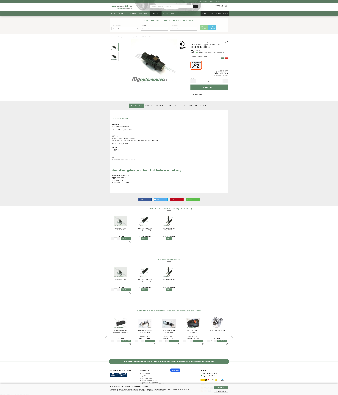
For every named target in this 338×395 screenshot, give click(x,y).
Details (144, 238)
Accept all (221, 387)
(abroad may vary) (221, 52)
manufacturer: (117, 25)
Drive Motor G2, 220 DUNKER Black (169, 331)
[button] (144, 199)
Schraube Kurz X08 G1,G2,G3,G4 (120, 229)
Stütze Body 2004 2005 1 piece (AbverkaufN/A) (145, 229)
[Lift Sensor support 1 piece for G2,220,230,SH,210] (154, 61)
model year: (175, 25)
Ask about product (197, 94)
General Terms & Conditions (150, 382)
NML (172, 13)
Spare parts (155, 13)
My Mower (205, 1)
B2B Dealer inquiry (147, 378)
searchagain (203, 27)
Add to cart (209, 87)
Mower (114, 13)
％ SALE (204, 13)
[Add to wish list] (130, 242)
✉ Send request (222, 13)
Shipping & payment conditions (150, 380)
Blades (121, 13)
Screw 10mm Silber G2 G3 (217, 330)
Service (166, 13)
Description (136, 106)
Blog (211, 13)
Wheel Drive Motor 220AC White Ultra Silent (145, 331)
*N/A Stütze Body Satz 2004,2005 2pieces (169, 229)
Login (218, 1)
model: (144, 25)
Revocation (175, 370)
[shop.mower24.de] (122, 7)
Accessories (143, 13)
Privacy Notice (161, 390)
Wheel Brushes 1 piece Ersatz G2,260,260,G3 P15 (120, 331)
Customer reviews (198, 106)
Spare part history (177, 106)
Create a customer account (149, 377)
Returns (144, 375)
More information (221, 391)
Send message (146, 373)
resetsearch (212, 27)
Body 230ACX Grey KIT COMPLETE (193, 331)
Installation (131, 13)
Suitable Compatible (155, 106)
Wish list (225, 1)
